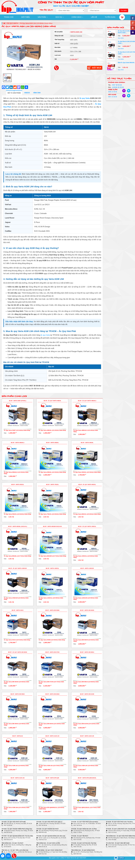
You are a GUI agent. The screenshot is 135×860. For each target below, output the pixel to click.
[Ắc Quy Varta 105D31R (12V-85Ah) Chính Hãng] (17, 582)
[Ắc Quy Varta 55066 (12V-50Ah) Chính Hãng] (52, 624)
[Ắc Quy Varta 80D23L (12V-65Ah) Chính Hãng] (87, 498)
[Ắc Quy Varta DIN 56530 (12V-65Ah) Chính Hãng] (17, 666)
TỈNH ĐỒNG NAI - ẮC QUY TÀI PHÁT (12, 843)
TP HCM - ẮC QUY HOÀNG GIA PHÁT (47, 829)
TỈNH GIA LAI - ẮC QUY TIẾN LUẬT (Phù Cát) (15, 850)
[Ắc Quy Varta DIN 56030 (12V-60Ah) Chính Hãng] (87, 624)
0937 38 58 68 (117, 85)
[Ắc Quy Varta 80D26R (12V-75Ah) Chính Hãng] (52, 540)
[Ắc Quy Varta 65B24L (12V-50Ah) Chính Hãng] (52, 456)
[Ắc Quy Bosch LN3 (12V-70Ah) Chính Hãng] (111, 44)
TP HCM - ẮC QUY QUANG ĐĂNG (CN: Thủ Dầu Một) (17, 836)
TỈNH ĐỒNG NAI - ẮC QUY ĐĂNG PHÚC (83, 850)
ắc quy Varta (85, 98)
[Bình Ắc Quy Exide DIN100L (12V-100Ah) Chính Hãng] (111, 55)
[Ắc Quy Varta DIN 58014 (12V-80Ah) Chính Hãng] (87, 666)
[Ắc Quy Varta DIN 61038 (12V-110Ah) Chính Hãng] (87, 708)
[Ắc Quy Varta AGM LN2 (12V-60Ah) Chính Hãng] (17, 750)
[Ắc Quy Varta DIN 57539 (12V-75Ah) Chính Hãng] (52, 666)
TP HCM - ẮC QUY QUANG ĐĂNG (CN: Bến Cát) (50, 836)
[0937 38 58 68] (14, 855)
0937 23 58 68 (112, 97)
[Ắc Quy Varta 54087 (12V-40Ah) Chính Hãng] (17, 414)
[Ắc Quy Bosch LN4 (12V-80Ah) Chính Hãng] (111, 34)
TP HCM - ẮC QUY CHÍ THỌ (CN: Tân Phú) (83, 843)
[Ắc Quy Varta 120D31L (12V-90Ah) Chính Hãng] (52, 582)
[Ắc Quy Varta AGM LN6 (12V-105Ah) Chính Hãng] (17, 792)
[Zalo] (8, 855)
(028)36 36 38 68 (118, 87)
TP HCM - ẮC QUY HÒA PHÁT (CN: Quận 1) (49, 822)
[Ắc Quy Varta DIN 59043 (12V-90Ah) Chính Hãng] (17, 708)
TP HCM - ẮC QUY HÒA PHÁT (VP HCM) (14, 822)
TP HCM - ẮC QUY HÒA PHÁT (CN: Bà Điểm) (84, 822)
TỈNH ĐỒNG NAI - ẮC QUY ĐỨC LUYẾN (48, 843)
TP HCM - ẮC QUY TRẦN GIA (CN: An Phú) (84, 829)
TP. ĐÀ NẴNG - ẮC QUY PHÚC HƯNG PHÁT (49, 850)
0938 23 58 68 (112, 92)
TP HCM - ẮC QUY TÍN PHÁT (79, 836)
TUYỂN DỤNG (110, 17)
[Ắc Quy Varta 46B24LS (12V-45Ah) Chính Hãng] (87, 414)
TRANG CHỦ (8, 17)
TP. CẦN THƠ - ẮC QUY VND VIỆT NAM (117, 843)
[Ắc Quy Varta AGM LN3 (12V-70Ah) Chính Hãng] (52, 750)
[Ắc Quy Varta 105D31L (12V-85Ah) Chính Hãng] (87, 540)
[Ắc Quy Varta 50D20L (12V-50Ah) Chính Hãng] (87, 456)
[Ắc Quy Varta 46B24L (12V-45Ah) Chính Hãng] (52, 414)
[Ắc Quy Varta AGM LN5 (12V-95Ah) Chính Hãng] (87, 750)
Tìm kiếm (124, 10)
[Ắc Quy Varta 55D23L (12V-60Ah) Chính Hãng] (17, 498)
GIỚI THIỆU (25, 17)
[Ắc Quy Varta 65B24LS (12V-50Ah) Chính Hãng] (17, 456)
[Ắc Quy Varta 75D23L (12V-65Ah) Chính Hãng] (52, 498)
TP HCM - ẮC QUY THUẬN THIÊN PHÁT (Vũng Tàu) (17, 829)
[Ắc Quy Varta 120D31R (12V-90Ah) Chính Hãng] (87, 582)
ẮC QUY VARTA (12, 23)
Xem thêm (121, 38)
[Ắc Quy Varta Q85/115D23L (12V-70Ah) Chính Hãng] (87, 792)
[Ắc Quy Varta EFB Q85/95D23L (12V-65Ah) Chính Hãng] (52, 792)
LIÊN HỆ (94, 17)
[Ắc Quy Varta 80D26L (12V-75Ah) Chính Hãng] (17, 540)
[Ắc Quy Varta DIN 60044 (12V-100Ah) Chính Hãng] (52, 708)
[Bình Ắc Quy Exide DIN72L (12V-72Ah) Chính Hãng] (111, 66)
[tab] (14, 92)
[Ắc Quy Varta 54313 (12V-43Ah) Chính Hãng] (17, 624)
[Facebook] (2, 855)
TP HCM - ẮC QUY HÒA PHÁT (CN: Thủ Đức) (119, 822)
